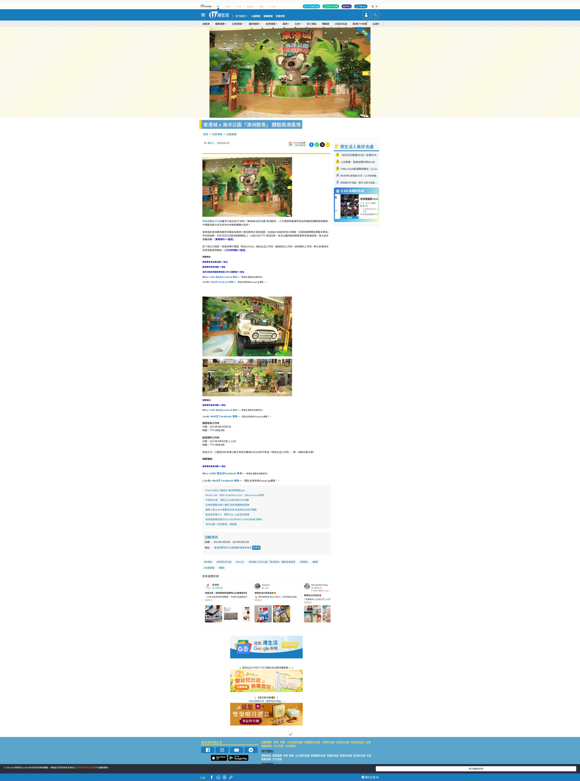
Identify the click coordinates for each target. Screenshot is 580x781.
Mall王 (240, 561)
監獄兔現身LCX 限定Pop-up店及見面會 (227, 514)
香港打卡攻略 (360, 24)
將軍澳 (256, 547)
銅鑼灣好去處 (312, 742)
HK (218, 6)
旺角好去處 (357, 742)
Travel (228, 6)
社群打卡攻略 (332, 6)
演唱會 (206, 24)
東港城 (206, 221)
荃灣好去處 (342, 742)
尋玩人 (211, 143)
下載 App (362, 6)
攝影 (222, 567)
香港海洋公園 (224, 561)
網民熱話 (266, 755)
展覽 (315, 561)
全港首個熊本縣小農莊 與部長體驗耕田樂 (227, 505)
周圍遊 (325, 24)
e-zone (272, 6)
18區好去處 (341, 24)
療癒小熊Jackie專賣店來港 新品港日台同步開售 (231, 509)
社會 (368, 742)
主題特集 (377, 24)
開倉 (282, 742)
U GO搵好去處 (313, 6)
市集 (276, 742)
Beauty (250, 6)
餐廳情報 (266, 746)
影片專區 (312, 24)
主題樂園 (209, 567)
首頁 (205, 134)
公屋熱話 (255, 16)
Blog (261, 6)
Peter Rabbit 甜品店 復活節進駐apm (225, 490)
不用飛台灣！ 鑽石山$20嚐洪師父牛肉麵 (227, 500)
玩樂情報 (217, 134)
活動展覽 (231, 134)
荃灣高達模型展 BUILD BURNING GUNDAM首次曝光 (233, 519)
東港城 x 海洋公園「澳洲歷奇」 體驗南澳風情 (272, 561)
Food (239, 6)
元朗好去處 (328, 742)
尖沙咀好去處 (295, 742)
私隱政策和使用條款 (85, 767)
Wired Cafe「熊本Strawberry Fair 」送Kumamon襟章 (234, 495)
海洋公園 (217, 221)
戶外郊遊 (278, 746)
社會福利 (290, 746)
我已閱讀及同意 (476, 768)
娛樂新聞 (268, 16)
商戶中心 (346, 6)
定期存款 (280, 16)
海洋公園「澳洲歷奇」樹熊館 (221, 524)
